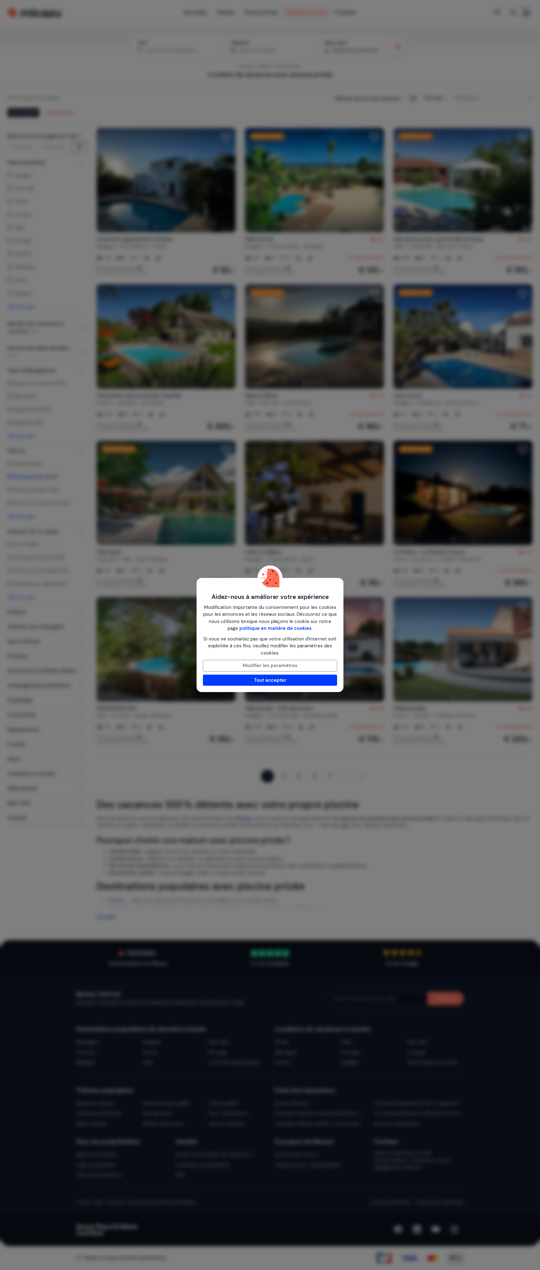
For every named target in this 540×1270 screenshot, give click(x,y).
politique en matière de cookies (275, 628)
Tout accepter (270, 680)
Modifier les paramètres (270, 665)
